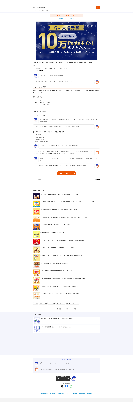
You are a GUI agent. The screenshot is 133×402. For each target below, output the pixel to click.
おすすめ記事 (61, 393)
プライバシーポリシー (60, 399)
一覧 (66, 309)
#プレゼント (47, 68)
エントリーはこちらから (66, 173)
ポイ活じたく (82, 393)
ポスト (41, 70)
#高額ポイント (40, 68)
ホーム (34, 10)
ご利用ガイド (53, 393)
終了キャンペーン (49, 10)
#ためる (35, 68)
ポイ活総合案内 (44, 393)
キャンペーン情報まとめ (39, 7)
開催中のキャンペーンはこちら (66, 18)
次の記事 (74, 309)
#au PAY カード (53, 68)
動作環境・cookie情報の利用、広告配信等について (75, 399)
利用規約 (53, 399)
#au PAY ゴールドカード (62, 68)
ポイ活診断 (89, 393)
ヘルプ (49, 399)
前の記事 (59, 309)
